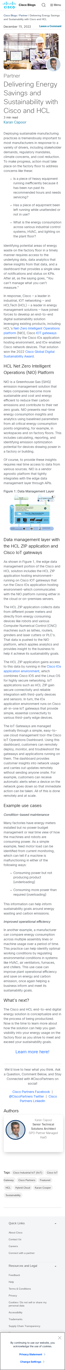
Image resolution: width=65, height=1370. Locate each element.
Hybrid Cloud (22, 1187)
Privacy (13, 1295)
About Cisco (15, 1232)
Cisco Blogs (27, 4)
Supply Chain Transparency (24, 1326)
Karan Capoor (15, 122)
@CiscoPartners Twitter (26, 1096)
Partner (23, 15)
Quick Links (17, 1223)
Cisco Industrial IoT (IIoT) (27, 1172)
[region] (32, 1351)
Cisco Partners (26, 1180)
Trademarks (15, 1319)
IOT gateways (46, 333)
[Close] (59, 1337)
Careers (13, 1246)
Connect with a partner (22, 1253)
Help (11, 1281)
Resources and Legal (23, 1266)
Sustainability (13, 1195)
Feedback (14, 1275)
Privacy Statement (30, 1354)
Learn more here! (32, 1052)
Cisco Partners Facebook (31, 1092)
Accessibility (15, 1312)
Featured (45, 1180)
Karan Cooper (43, 1187)
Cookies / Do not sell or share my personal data (28, 1304)
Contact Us (15, 1239)
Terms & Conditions (20, 1288)
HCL (8, 1187)
